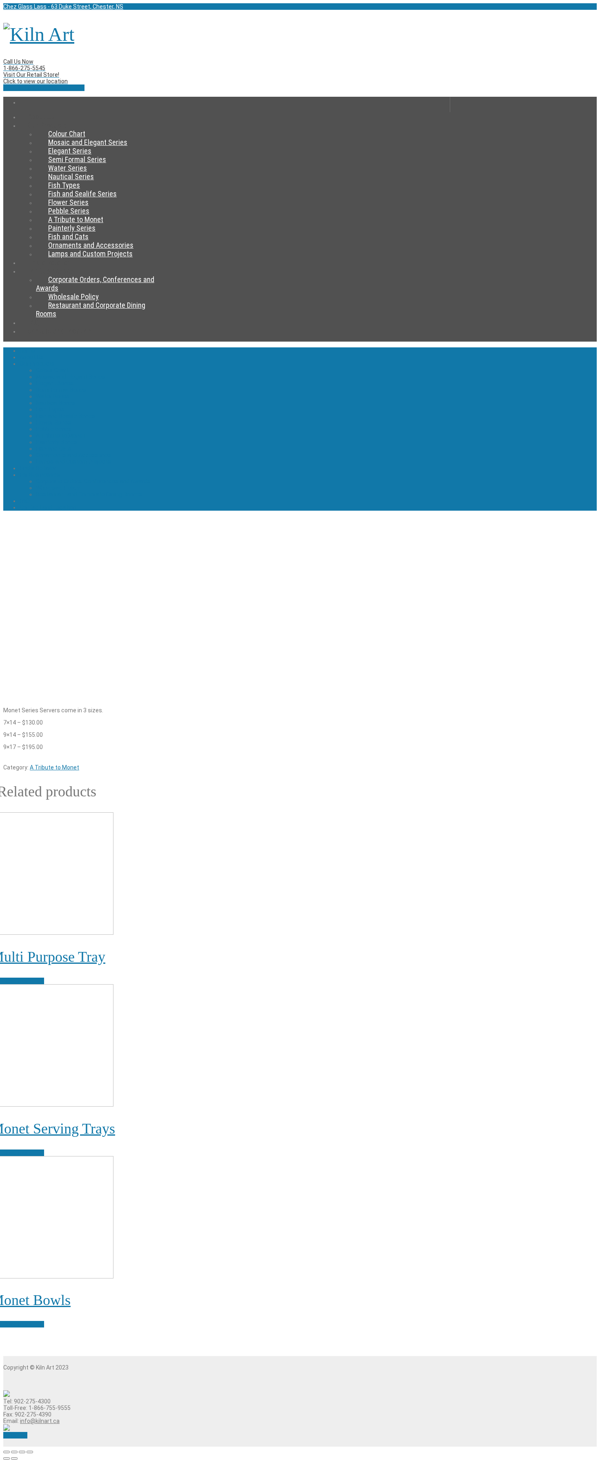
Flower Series (68, 202)
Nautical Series (71, 176)
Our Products (47, 125)
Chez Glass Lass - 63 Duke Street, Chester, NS (63, 6)
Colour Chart (66, 133)
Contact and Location (59, 331)
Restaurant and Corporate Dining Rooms (89, 494)
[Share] (14, 1452)
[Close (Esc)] (6, 1452)
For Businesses (51, 271)
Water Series (67, 168)
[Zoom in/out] (30, 1452)
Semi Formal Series (77, 159)
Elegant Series (69, 151)
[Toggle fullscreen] (22, 1452)
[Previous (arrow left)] (6, 1458)
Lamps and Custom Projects (90, 253)
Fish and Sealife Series (82, 193)
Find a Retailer (38, 468)
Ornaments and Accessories (90, 245)
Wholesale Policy (73, 296)
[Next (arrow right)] (14, 1458)
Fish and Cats (68, 236)
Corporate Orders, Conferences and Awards (93, 481)
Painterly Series (72, 228)
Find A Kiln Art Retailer (44, 87)
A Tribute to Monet (75, 219)
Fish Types (64, 185)
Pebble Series (68, 211)
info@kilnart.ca (40, 1421)
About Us (32, 357)
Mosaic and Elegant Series (87, 142)
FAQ (25, 501)
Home (235, 104)
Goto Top (15, 1435)
